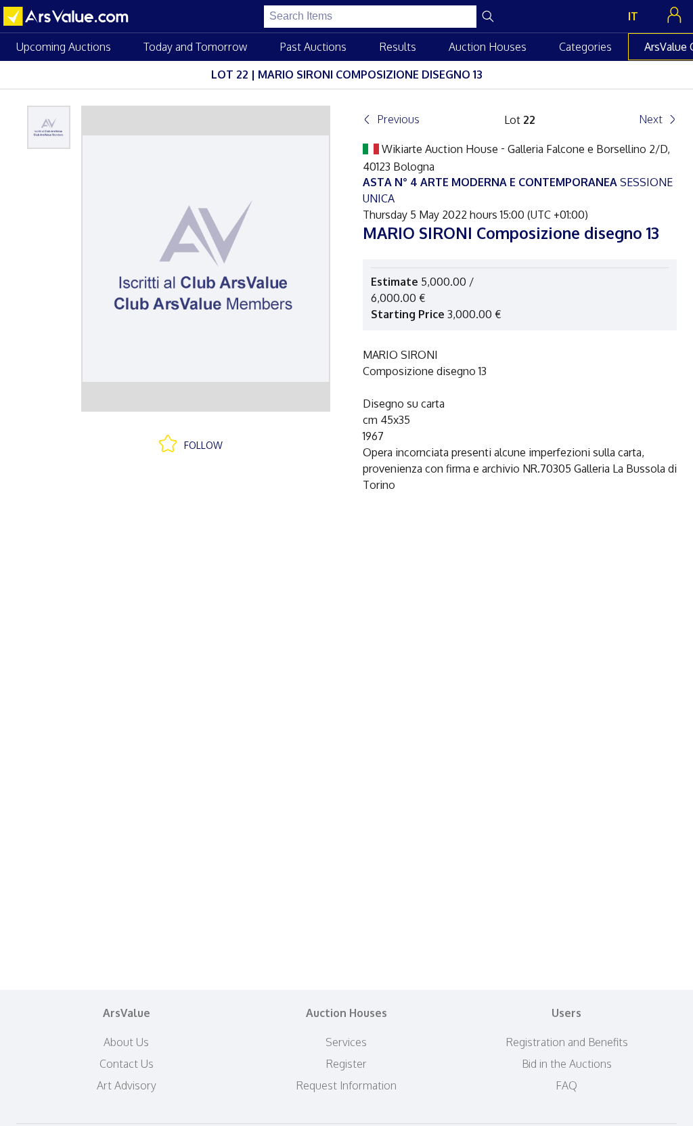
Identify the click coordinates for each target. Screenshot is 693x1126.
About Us (126, 1042)
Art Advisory (126, 1085)
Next (651, 119)
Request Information (346, 1085)
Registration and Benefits (567, 1042)
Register (346, 1063)
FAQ (566, 1085)
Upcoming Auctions (63, 46)
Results (397, 46)
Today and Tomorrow (195, 46)
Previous (398, 119)
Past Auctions (313, 46)
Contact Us (126, 1063)
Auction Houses (488, 46)
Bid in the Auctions (567, 1063)
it (633, 16)
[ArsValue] (67, 16)
